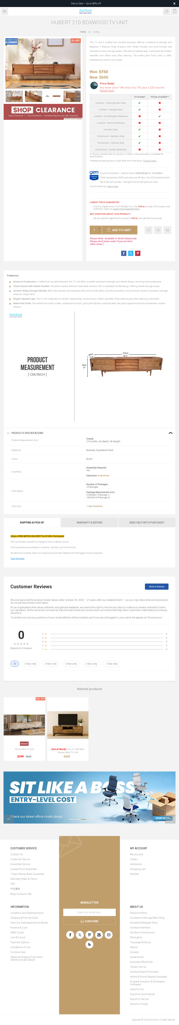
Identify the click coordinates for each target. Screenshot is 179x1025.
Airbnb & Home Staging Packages (148, 976)
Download (103, 475)
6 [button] (101, 819)
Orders (134, 859)
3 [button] (83, 819)
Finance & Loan (18, 927)
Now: (94, 77)
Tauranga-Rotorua (140, 942)
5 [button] (95, 819)
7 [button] (107, 819)
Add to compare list (158, 230)
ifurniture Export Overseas (144, 971)
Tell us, (134, 218)
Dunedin (134, 952)
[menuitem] (29, 854)
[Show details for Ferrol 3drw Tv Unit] (24, 725)
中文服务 (15, 888)
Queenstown (137, 957)
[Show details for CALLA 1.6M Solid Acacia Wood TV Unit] (68, 725)
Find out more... (150, 161)
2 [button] (77, 819)
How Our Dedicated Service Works (29, 922)
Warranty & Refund (89, 522)
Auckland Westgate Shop (144, 922)
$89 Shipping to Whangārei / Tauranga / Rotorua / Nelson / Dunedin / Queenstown (86, 3)
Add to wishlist (148, 230)
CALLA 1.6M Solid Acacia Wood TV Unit (67, 751)
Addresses (136, 864)
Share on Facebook (123, 253)
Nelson (134, 947)
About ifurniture (138, 912)
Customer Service (20, 859)
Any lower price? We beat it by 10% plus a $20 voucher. (132, 89)
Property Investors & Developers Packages (147, 983)
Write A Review (156, 586)
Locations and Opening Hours (27, 912)
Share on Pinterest (137, 253)
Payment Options (20, 942)
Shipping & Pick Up (32, 522)
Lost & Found (17, 937)
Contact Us (16, 854)
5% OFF (75, 40)
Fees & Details (17, 558)
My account (136, 854)
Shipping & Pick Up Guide (24, 917)
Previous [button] (9, 96)
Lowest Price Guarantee (23, 869)
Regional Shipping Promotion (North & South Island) (26, 958)
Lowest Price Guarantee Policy (126, 209)
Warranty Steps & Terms (23, 878)
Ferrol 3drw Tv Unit (24, 749)
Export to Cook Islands (142, 994)
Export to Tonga (139, 1004)
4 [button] (89, 819)
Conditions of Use (20, 947)
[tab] (32, 522)
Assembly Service (20, 864)
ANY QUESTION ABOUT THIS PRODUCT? (110, 214)
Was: (94, 72)
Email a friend (167, 230)
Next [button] (77, 96)
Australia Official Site (141, 962)
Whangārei (136, 937)
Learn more (112, 186)
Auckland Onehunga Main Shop (147, 917)
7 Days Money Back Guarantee (27, 874)
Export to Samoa (139, 999)
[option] (14, 96)
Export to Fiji (137, 989)
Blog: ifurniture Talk (20, 894)
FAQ (12, 883)
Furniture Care (18, 952)
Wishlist (134, 874)
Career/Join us (138, 966)
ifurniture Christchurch (142, 932)
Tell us (141, 206)
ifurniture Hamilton (140, 927)
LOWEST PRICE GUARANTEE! (104, 202)
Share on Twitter (130, 253)
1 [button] (71, 819)
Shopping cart (138, 869)
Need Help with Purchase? (147, 522)
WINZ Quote (17, 932)
